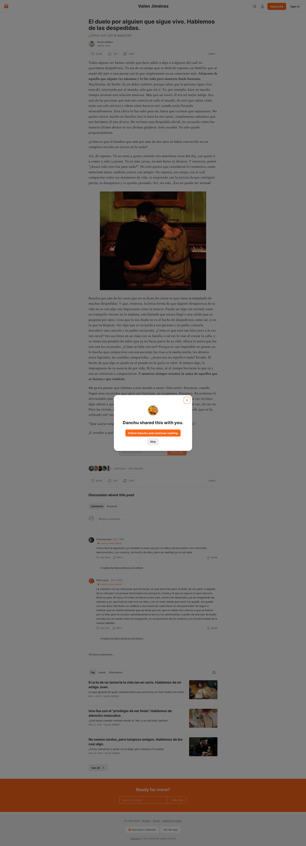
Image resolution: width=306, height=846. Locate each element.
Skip (153, 441)
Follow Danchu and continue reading (153, 433)
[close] (187, 400)
